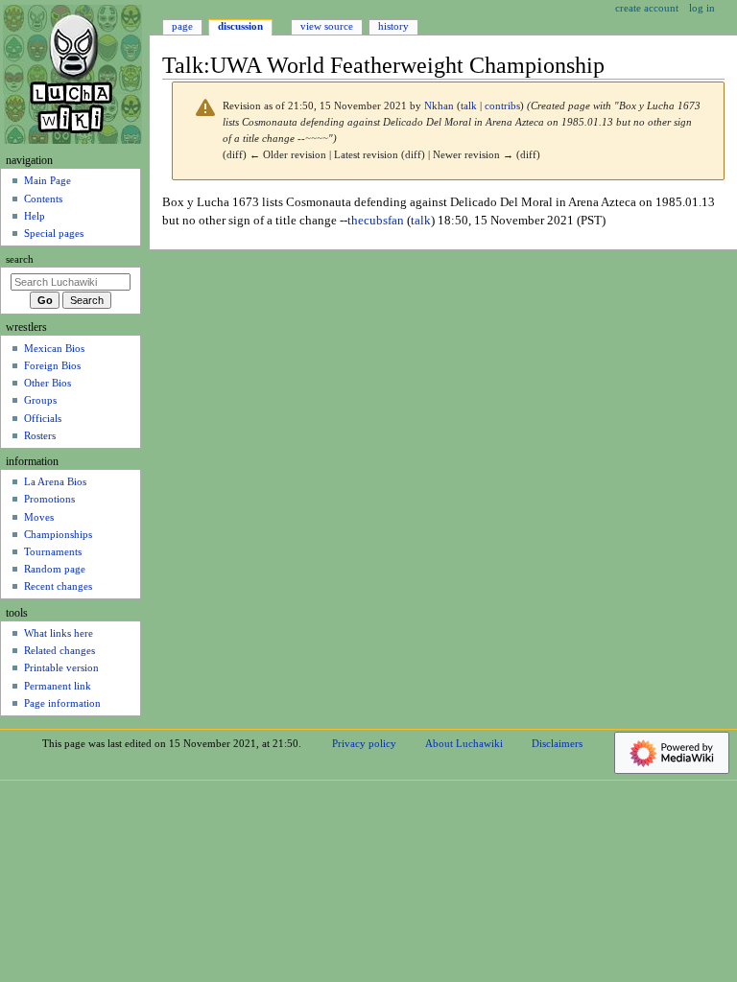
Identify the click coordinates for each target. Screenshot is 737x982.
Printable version (61, 667)
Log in (702, 7)
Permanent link (57, 685)
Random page (54, 568)
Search (20, 259)
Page (182, 26)
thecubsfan (375, 220)
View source (326, 26)
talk (469, 106)
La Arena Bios (55, 481)
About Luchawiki (464, 743)
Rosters (40, 435)
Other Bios (47, 382)
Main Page (47, 180)
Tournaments (53, 551)
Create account (646, 7)
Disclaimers (557, 743)
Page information (62, 703)
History (393, 26)
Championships (58, 534)
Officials (42, 418)
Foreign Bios (52, 365)
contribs (502, 106)
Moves (39, 517)
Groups (40, 400)
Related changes (59, 650)
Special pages (53, 233)
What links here (58, 633)
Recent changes (58, 586)
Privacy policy (364, 743)
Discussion (240, 26)
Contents (43, 198)
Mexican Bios (54, 348)
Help (34, 216)
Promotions (49, 498)
